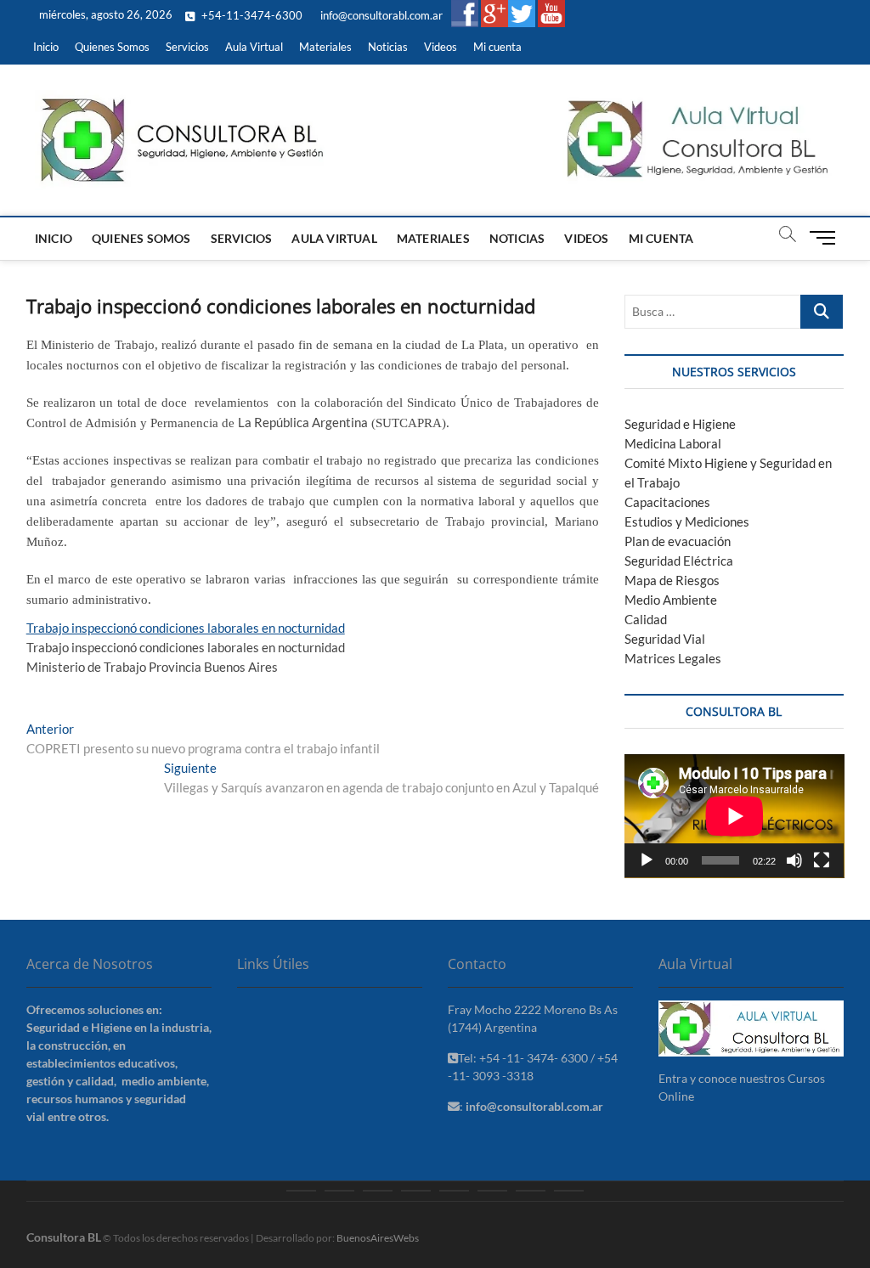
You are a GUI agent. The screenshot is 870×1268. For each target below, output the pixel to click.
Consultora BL (63, 1237)
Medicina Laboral (672, 443)
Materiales (325, 47)
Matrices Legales (672, 658)
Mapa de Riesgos (672, 580)
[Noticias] (492, 1191)
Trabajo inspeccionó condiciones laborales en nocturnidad (185, 627)
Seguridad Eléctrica (678, 560)
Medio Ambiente (670, 599)
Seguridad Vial (664, 638)
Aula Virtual (254, 47)
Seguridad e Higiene (680, 423)
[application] (734, 816)
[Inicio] (301, 1191)
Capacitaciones (667, 502)
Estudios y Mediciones (686, 521)
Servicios (187, 47)
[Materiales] (454, 1191)
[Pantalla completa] (821, 860)
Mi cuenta (497, 47)
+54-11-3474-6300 (250, 15)
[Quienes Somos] (339, 1191)
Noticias (388, 47)
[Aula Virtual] (416, 1191)
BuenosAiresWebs (377, 1237)
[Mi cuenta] (569, 1191)
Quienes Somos (112, 47)
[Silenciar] (794, 860)
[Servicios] (378, 1191)
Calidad (645, 619)
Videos (440, 47)
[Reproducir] (646, 860)
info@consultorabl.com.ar (380, 15)
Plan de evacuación (677, 541)
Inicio (46, 47)
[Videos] (530, 1191)
